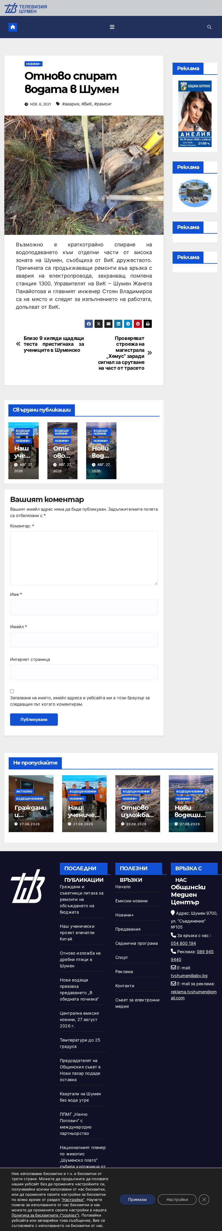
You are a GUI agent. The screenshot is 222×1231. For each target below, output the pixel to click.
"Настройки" (72, 1199)
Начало (123, 886)
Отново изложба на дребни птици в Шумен (80, 959)
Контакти (125, 985)
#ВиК (87, 103)
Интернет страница (30, 659)
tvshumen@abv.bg (189, 975)
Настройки (177, 1199)
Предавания (127, 929)
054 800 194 (183, 943)
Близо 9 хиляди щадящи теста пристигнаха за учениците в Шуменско (54, 344)
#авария (70, 103)
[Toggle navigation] (112, 27)
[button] (209, 27)
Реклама (124, 971)
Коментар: (22, 525)
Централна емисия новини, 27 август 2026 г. (79, 1019)
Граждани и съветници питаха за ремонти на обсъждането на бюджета (81, 899)
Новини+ (33, 64)
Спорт (121, 957)
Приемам (137, 1199)
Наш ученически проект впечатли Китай (77, 932)
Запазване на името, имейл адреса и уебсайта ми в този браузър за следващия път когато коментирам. (80, 700)
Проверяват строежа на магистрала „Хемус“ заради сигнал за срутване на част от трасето (121, 353)
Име (16, 594)
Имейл (18, 626)
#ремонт (103, 103)
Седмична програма (136, 943)
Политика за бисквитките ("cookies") (45, 1215)
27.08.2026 (30, 824)
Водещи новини (22, 432)
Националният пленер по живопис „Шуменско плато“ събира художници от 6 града (83, 1160)
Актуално (24, 791)
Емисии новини (131, 900)
